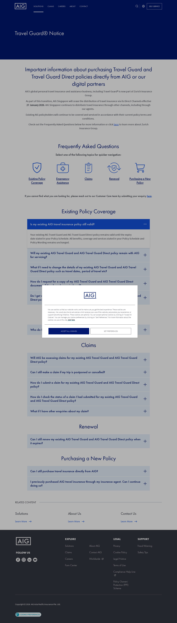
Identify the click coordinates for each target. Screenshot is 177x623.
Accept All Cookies (69, 331)
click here (71, 320)
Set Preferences (111, 331)
